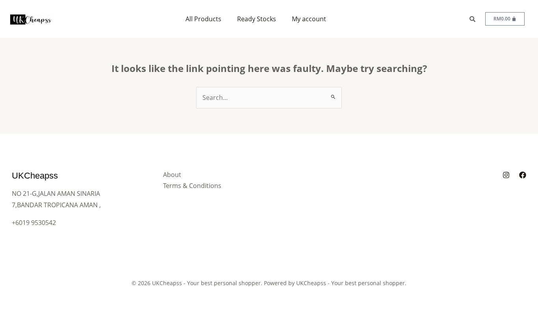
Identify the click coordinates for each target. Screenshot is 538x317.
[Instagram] (506, 175)
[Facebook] (522, 175)
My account (309, 19)
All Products (203, 19)
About (172, 174)
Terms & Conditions (192, 185)
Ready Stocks (256, 19)
